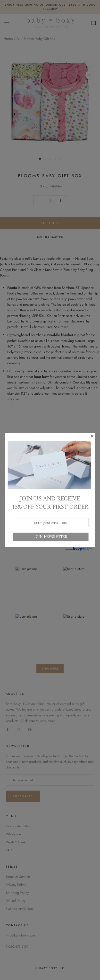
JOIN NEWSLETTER (50, 537)
